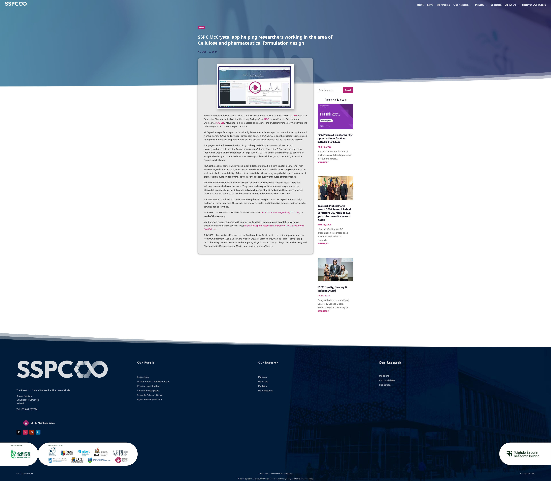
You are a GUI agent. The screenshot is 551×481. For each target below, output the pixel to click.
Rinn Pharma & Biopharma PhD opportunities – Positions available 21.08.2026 (335, 138)
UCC (266, 119)
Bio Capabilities (387, 380)
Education (496, 5)
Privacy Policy (264, 473)
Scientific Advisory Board (149, 395)
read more (323, 162)
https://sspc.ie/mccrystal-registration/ (280, 212)
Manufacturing (265, 390)
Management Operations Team (153, 381)
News (430, 5)
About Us (510, 5)
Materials (263, 381)
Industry (479, 5)
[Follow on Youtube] (31, 432)
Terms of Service (301, 479)
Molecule (262, 376)
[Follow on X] (19, 432)
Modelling (384, 375)
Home (420, 5)
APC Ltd (220, 122)
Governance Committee (149, 399)
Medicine (262, 385)
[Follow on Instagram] (25, 432)
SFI (295, 115)
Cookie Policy (276, 473)
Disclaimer (288, 473)
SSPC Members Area (43, 422)
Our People (443, 5)
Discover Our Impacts (534, 5)
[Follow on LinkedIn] (38, 432)
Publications (385, 384)
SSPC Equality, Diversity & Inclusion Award (332, 288)
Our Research (461, 5)
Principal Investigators (148, 385)
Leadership (143, 376)
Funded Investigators (148, 390)
